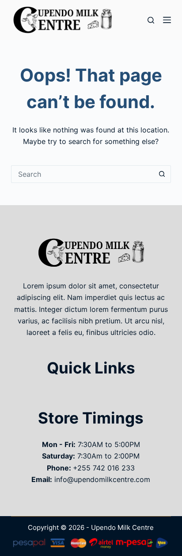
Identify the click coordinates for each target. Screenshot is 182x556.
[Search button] (162, 174)
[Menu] (167, 20)
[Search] (151, 20)
